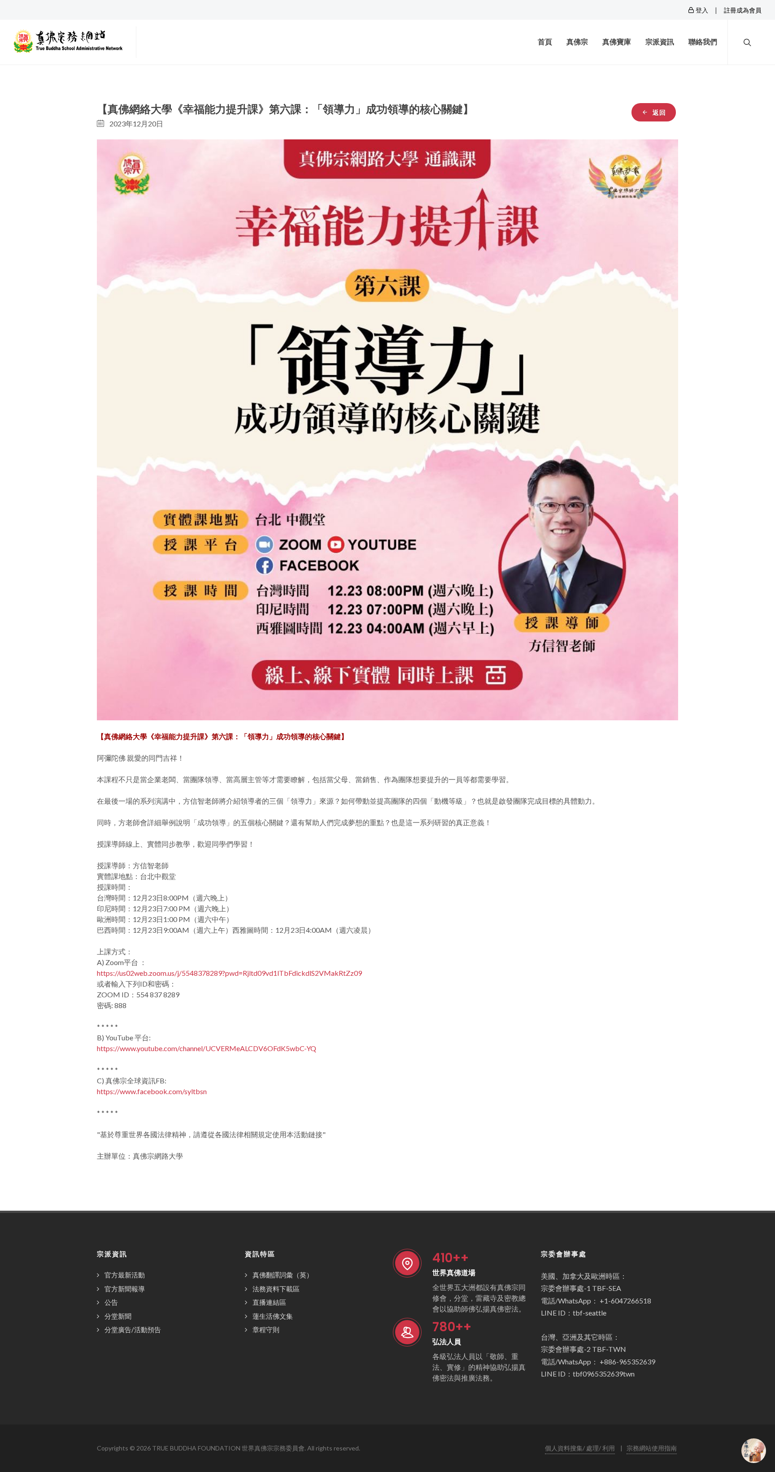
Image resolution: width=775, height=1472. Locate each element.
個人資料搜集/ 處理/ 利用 (580, 1448)
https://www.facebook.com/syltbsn (152, 1091)
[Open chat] (753, 1450)
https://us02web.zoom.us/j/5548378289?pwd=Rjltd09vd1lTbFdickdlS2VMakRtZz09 (229, 973)
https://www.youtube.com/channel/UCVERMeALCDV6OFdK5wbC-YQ (206, 1048)
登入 (701, 10)
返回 (658, 112)
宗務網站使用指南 (652, 1448)
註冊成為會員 (743, 10)
